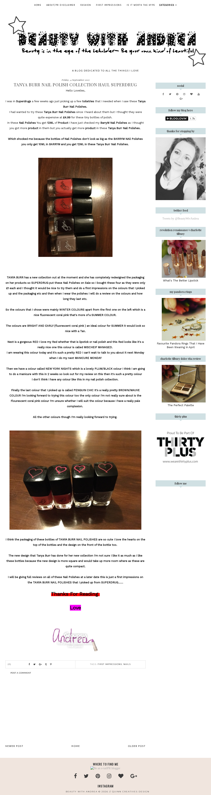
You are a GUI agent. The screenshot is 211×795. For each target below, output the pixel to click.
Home (37, 5)
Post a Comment (21, 673)
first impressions (110, 664)
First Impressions (109, 5)
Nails (127, 664)
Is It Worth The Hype (141, 5)
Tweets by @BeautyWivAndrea (180, 218)
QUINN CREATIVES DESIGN (130, 791)
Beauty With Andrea (81, 791)
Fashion (85, 5)
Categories (167, 5)
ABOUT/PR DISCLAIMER (60, 5)
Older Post (137, 746)
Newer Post (14, 746)
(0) (9, 664)
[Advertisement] (75, 709)
